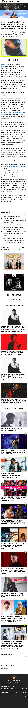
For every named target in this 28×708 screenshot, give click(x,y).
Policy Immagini (14, 696)
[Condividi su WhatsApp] (9, 60)
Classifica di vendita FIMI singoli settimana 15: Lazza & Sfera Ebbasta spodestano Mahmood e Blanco (14, 240)
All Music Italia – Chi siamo (6, 696)
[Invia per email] (20, 60)
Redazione (5, 58)
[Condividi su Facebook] (11, 60)
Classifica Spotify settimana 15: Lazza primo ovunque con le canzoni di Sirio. (14, 233)
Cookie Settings (20, 696)
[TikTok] (25, 692)
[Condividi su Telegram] (15, 60)
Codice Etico (18, 696)
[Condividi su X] (13, 60)
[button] (17, 60)
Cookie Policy (7, 696)
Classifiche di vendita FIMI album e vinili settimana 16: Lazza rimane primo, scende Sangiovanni (14, 227)
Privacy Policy (23, 696)
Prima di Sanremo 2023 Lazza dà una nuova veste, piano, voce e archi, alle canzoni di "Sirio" (14, 220)
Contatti (13, 696)
